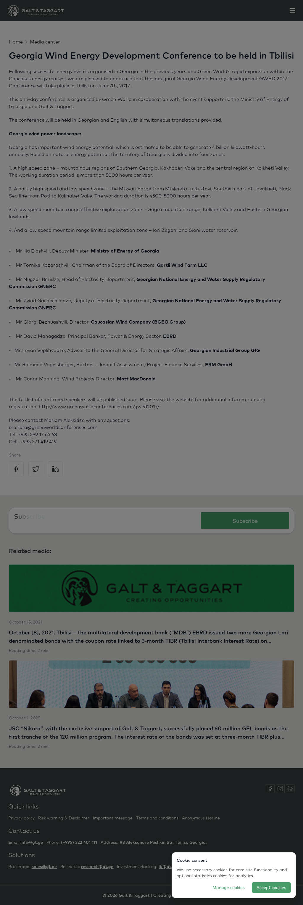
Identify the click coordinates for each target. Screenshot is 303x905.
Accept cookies (271, 887)
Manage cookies (228, 887)
